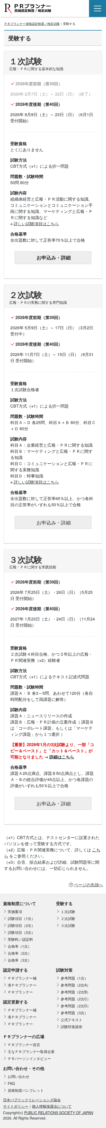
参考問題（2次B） (75, 991)
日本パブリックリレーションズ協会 (32, 1099)
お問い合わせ (18, 1076)
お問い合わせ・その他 (23, 1068)
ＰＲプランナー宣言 (24, 1044)
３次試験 (68, 925)
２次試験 (68, 918)
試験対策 (64, 970)
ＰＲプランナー (20, 991)
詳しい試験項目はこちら (36, 224)
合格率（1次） (19, 946)
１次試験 (68, 911)
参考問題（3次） (74, 1012)
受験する (64, 903)
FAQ (11, 1083)
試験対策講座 (71, 1026)
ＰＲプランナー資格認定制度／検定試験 (32, 23)
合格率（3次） (19, 960)
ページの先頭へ (88, 885)
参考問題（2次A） (75, 985)
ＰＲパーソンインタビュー (29, 1058)
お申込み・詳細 (53, 257)
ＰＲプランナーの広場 (23, 1036)
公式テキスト (71, 1019)
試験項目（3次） (21, 932)
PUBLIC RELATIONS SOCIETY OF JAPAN (58, 1112)
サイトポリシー (15, 1106)
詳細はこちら (61, 757)
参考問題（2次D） (76, 1005)
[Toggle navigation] (97, 8)
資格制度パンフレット (26, 1090)
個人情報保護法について (52, 1106)
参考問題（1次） (74, 978)
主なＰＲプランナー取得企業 (31, 1051)
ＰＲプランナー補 (22, 978)
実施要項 (15, 911)
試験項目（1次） (21, 918)
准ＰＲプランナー (22, 985)
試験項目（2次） (21, 925)
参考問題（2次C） (76, 998)
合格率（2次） (19, 953)
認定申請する (15, 970)
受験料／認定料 (20, 939)
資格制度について (19, 903)
